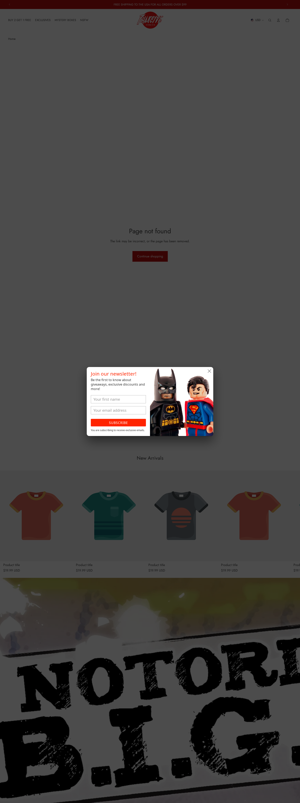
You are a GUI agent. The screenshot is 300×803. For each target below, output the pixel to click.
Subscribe (118, 422)
